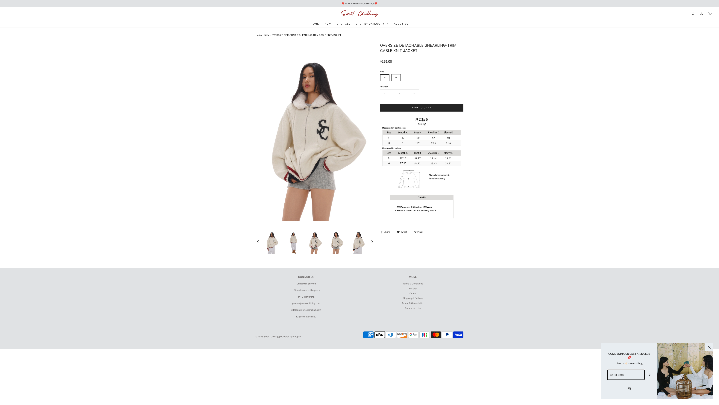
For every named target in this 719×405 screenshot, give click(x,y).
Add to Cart (421, 107)
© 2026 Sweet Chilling (267, 336)
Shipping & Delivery (413, 298)
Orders (412, 293)
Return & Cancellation (412, 303)
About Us (401, 23)
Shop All (343, 23)
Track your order (413, 308)
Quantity (384, 87)
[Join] (650, 375)
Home (315, 23)
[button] (258, 241)
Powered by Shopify (290, 336)
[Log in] (701, 13)
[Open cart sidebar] (710, 14)
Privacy (413, 288)
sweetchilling (635, 363)
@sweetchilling (307, 316)
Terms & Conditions (413, 283)
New (328, 23)
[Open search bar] (693, 14)
